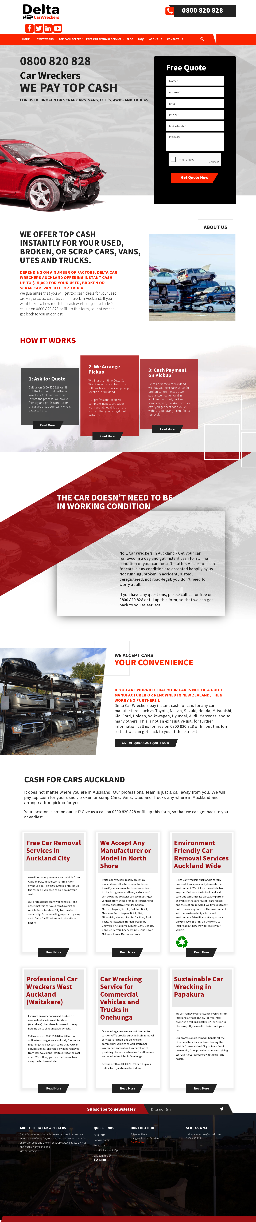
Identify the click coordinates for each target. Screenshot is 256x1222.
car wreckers (32, 1151)
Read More (47, 425)
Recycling (99, 1145)
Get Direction (138, 1142)
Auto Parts (99, 1134)
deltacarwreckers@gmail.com (203, 1134)
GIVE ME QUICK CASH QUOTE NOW (145, 743)
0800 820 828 (202, 10)
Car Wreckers (101, 1140)
